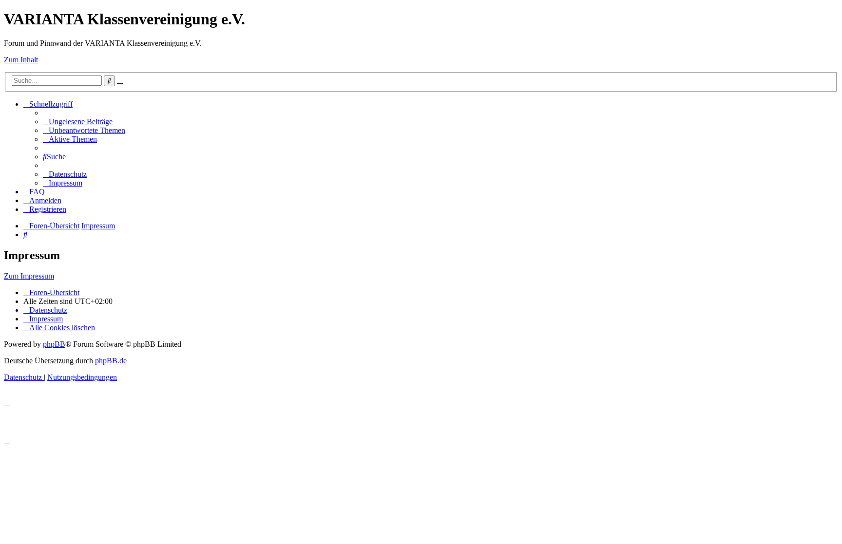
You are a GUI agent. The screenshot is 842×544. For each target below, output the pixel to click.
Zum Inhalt (21, 60)
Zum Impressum (29, 276)
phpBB (54, 344)
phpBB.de (111, 360)
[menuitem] (78, 121)
